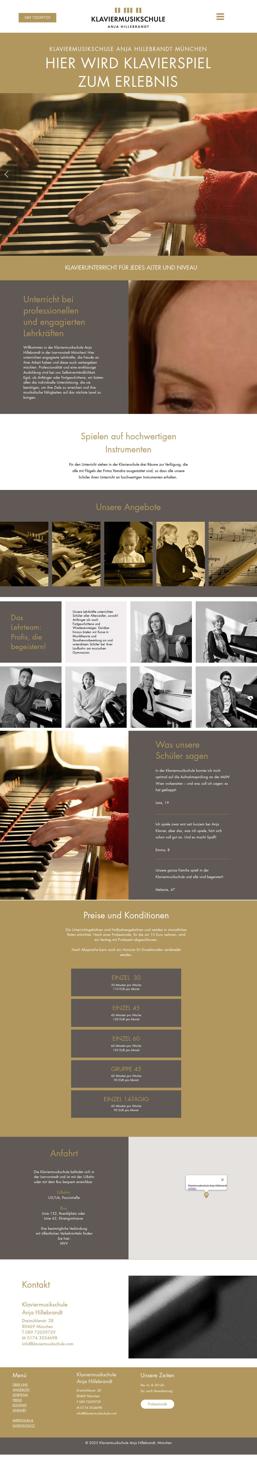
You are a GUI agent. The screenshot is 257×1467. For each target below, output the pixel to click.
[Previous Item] (6, 174)
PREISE (17, 1400)
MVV (64, 1243)
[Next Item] (250, 174)
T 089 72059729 (39, 1332)
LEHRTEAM (20, 1395)
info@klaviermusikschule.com (47, 1343)
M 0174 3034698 (39, 1338)
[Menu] (220, 16)
